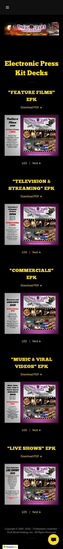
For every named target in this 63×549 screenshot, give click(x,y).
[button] (10, 7)
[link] (32, 107)
